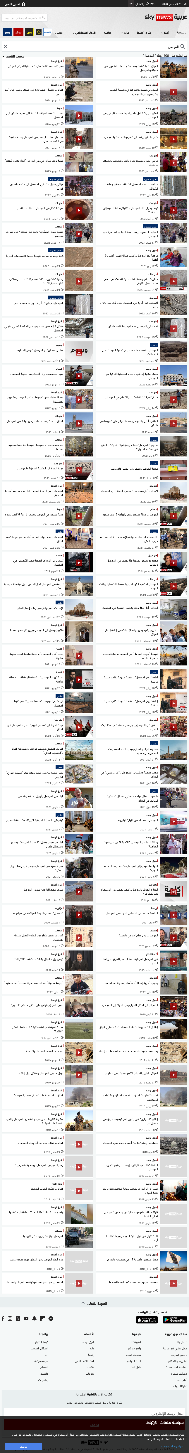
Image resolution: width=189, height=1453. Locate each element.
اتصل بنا (182, 1341)
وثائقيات (43, 1379)
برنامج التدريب (179, 1354)
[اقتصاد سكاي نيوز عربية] (47, 32)
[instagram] (10, 1318)
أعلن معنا (181, 1379)
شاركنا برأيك (180, 1385)
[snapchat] (34, 1318)
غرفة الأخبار (41, 1341)
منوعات (90, 1373)
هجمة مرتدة (41, 1360)
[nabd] (50, 1318)
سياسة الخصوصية (176, 1367)
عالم (126, 32)
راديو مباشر (134, 1348)
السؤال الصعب (39, 1348)
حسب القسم (14, 56)
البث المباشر (134, 1360)
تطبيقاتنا (136, 1341)
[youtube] (26, 1318)
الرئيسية (182, 32)
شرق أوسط (144, 32)
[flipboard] (42, 1318)
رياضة (107, 32)
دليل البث (135, 1367)
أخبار (166, 32)
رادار (46, 1354)
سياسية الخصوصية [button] (172, 1445)
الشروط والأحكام (177, 1360)
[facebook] (3, 1318)
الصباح (44, 1367)
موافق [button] (23, 1446)
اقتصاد (90, 1367)
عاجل (29, 32)
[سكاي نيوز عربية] (166, 17)
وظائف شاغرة (179, 1373)
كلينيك (44, 1373)
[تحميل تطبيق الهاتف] (161, 1320)
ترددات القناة (133, 1354)
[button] (18, 32)
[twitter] (18, 1318)
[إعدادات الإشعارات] (39, 32)
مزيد (60, 32)
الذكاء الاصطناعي (85, 32)
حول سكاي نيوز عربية (175, 1348)
